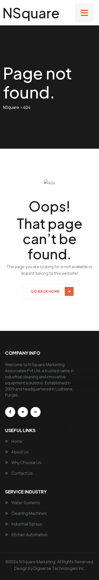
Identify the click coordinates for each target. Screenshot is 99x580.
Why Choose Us (26, 462)
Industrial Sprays (26, 524)
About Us (20, 452)
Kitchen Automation (29, 534)
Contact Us (22, 473)
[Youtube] (23, 412)
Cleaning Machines (29, 513)
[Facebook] (10, 412)
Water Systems (25, 502)
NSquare (31, 12)
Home (16, 441)
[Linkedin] (35, 412)
